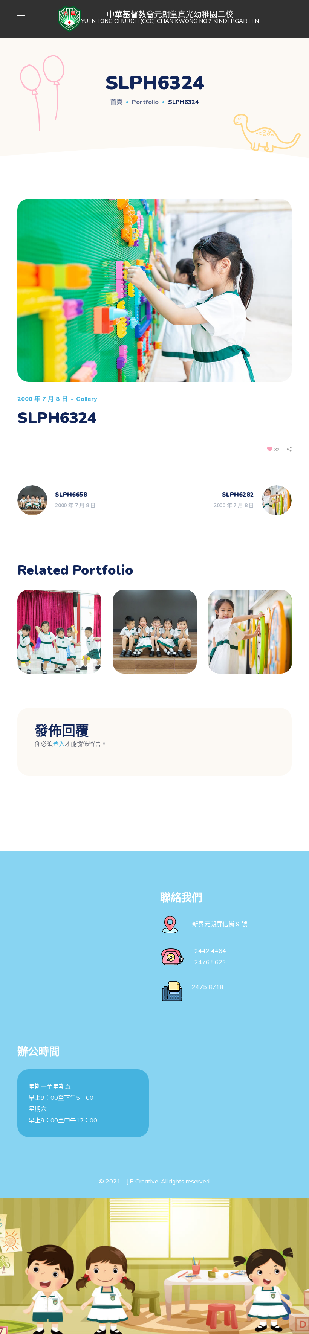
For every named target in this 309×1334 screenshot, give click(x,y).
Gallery (86, 398)
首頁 (116, 101)
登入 (59, 743)
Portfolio (145, 101)
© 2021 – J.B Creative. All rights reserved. (155, 1181)
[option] (59, 637)
